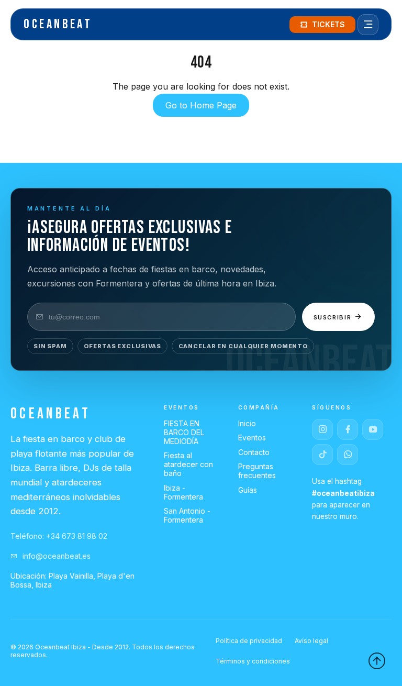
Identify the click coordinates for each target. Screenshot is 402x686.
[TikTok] (322, 454)
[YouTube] (372, 429)
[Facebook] (347, 429)
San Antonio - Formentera (187, 515)
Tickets (328, 24)
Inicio (247, 423)
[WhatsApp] (347, 454)
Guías (247, 489)
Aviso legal (311, 641)
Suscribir (334, 317)
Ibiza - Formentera (183, 492)
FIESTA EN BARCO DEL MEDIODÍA (184, 432)
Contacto (254, 452)
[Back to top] (376, 660)
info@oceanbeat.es (55, 555)
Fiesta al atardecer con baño (188, 464)
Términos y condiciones (253, 661)
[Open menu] (368, 24)
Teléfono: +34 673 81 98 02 (58, 536)
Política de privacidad (249, 641)
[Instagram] (322, 429)
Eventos (252, 437)
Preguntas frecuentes (257, 471)
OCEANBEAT (58, 24)
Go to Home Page (201, 105)
